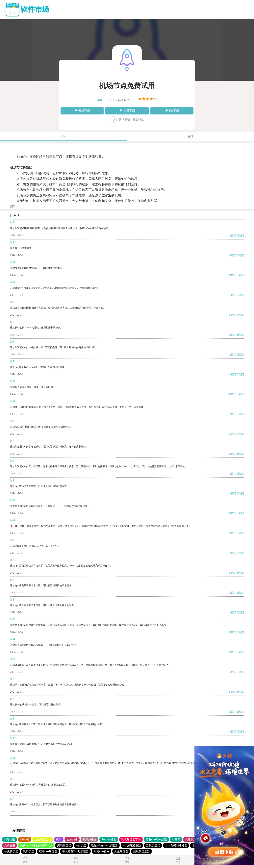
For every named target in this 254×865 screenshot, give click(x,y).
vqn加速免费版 (132, 845)
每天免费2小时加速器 (75, 851)
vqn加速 (81, 845)
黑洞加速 (28, 851)
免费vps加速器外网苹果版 (36, 845)
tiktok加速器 (108, 839)
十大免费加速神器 (176, 845)
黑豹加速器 (64, 845)
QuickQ (24, 839)
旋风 (59, 839)
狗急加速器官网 (131, 839)
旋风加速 (72, 839)
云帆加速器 (153, 845)
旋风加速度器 (42, 839)
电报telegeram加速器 (104, 845)
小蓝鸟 (176, 839)
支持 (231, 235)
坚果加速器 (89, 839)
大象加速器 (121, 851)
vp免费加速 (11, 851)
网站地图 (9, 839)
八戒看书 (9, 845)
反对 (239, 235)
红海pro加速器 (48, 851)
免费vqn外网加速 (156, 839)
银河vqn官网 (101, 851)
